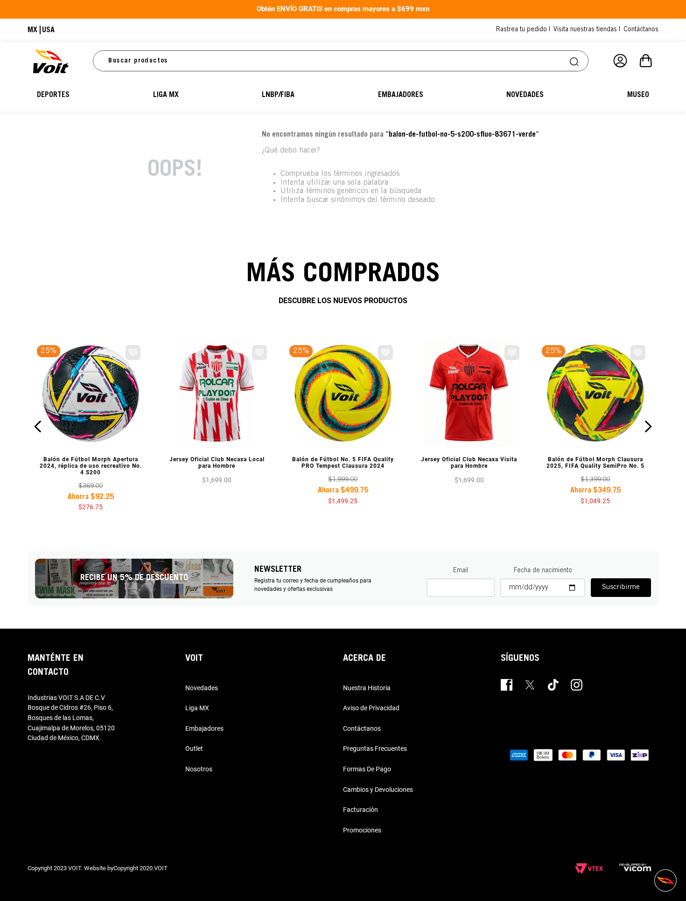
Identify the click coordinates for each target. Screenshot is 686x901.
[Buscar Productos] (575, 61)
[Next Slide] (648, 426)
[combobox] (340, 60)
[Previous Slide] (38, 426)
